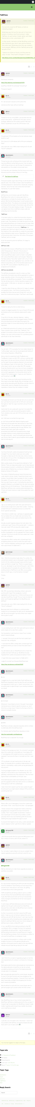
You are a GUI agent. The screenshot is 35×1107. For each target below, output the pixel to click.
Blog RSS (29, 1100)
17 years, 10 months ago (12, 1065)
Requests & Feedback (9, 1055)
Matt (25, 1100)
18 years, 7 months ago (28, 20)
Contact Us (7, 1103)
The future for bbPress (11, 176)
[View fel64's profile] (3, 21)
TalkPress (3, 1081)
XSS (1, 1083)
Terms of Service (18, 1103)
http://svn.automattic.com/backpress (11, 734)
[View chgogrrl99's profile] (2, 831)
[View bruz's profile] (2, 112)
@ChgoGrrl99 (5, 866)
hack (1, 1077)
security (2, 1079)
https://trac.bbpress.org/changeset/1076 (12, 82)
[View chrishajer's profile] (2, 552)
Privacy (12, 1103)
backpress (3, 1075)
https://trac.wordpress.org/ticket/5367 (12, 664)
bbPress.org (2, 7)
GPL (3, 1103)
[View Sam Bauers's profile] (2, 156)
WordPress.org (5, 1100)
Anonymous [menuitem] (33, 2)
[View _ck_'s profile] (2, 96)
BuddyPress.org (18, 1100)
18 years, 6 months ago (29, 1014)
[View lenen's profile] (2, 1015)
